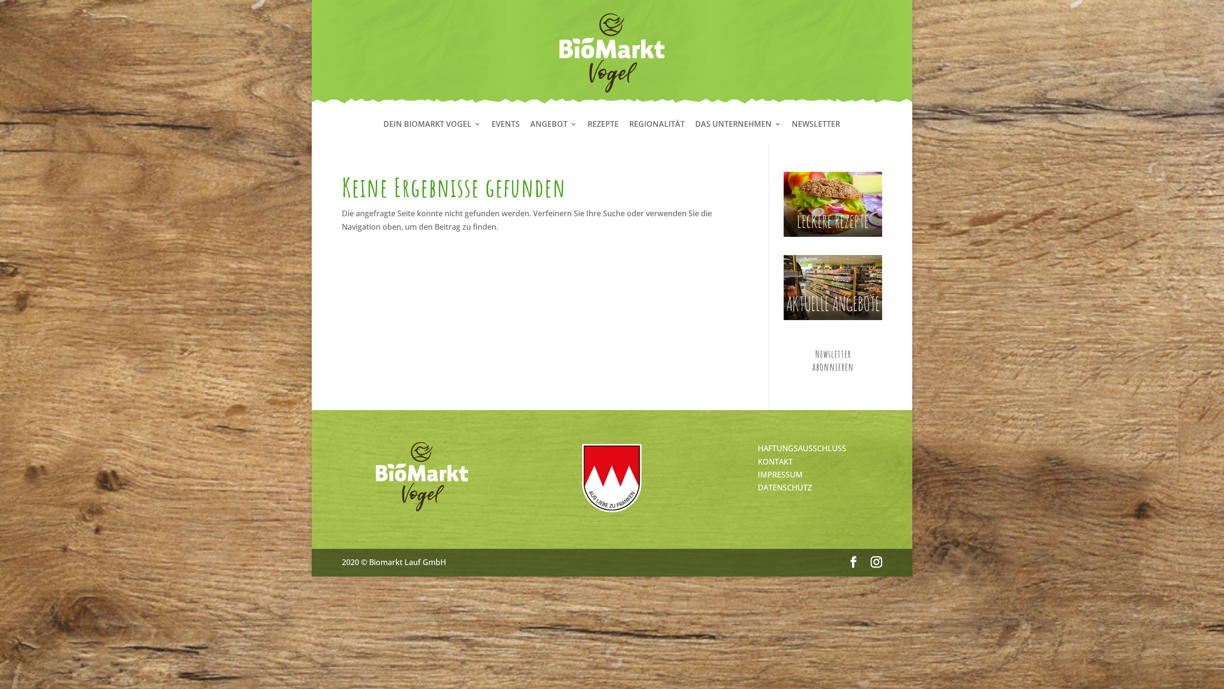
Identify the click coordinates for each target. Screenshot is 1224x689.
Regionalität (657, 125)
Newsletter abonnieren (833, 360)
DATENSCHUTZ (785, 487)
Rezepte (603, 125)
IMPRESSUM (780, 474)
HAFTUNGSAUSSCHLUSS (802, 448)
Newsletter (816, 125)
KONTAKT (775, 461)
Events (506, 125)
